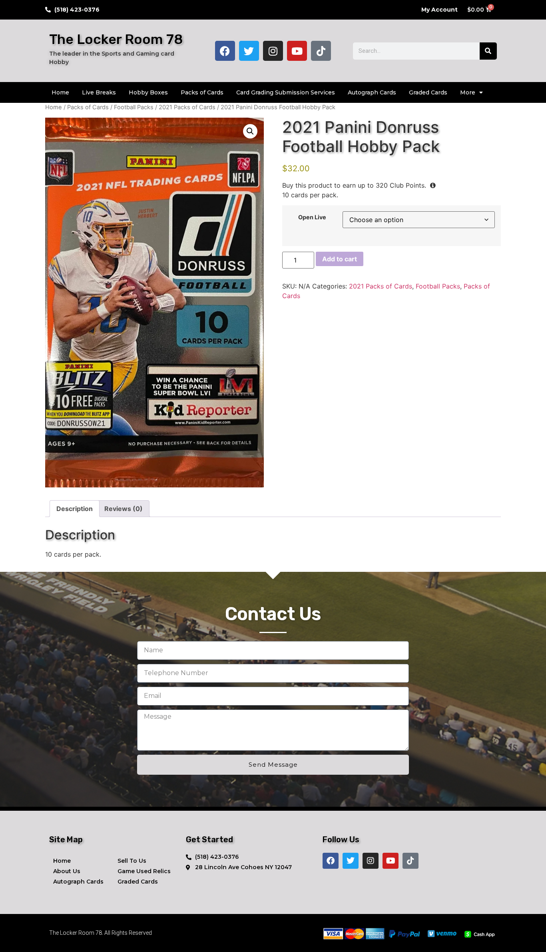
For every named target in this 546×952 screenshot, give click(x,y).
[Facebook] (225, 51)
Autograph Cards (372, 92)
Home (60, 92)
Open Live (312, 217)
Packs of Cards (202, 92)
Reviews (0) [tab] (123, 509)
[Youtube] (297, 51)
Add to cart (339, 259)
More (467, 92)
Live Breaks (99, 92)
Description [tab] (74, 509)
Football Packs (133, 107)
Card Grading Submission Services (285, 92)
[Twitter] (249, 51)
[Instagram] (273, 51)
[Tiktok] (321, 51)
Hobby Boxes (148, 92)
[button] (250, 131)
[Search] (488, 51)
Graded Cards (428, 92)
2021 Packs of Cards (187, 107)
